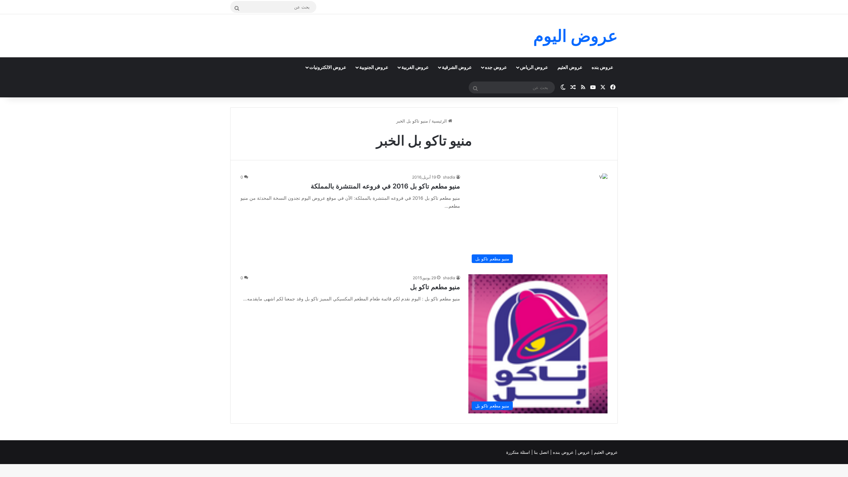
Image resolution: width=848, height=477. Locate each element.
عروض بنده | (562, 452)
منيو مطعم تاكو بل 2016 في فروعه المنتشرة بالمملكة (385, 186)
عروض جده (496, 67)
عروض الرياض (534, 67)
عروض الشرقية (457, 67)
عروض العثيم (569, 67)
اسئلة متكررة (518, 452)
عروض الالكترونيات (327, 67)
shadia (449, 177)
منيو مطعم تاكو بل (435, 287)
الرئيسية (440, 121)
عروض (583, 452)
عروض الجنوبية (373, 67)
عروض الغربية (415, 67)
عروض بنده (602, 67)
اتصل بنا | (540, 452)
